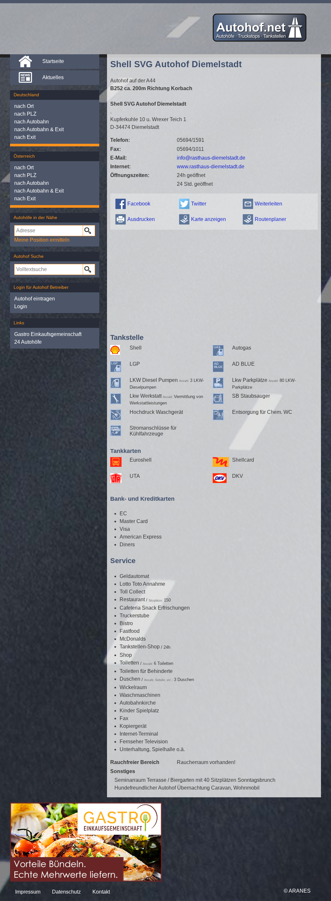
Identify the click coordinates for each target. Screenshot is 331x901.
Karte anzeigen (208, 219)
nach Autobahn (31, 121)
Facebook (138, 203)
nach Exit (25, 137)
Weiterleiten (268, 203)
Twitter (198, 203)
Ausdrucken (141, 219)
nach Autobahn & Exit (39, 129)
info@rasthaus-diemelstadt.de (211, 158)
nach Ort (24, 106)
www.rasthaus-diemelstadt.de (210, 166)
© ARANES (297, 891)
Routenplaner (270, 219)
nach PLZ (25, 114)
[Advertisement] (214, 280)
